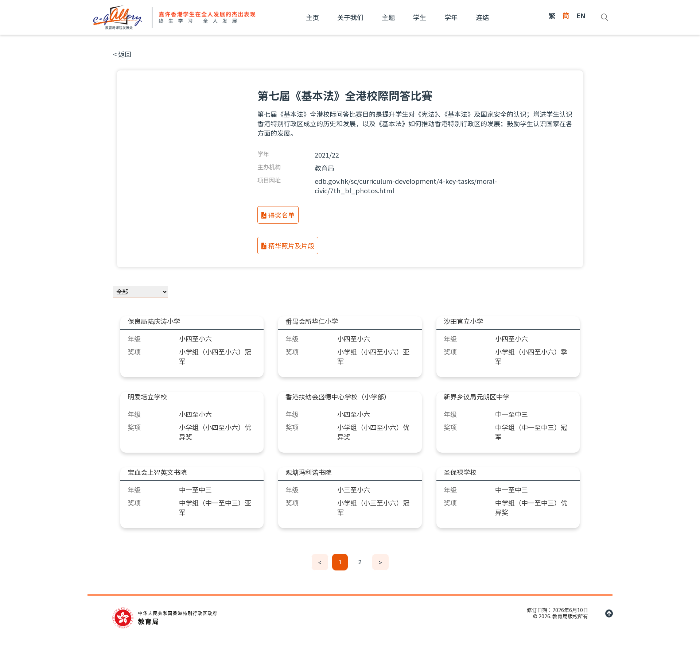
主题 (388, 17)
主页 (312, 17)
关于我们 (350, 17)
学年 (451, 17)
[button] (122, 54)
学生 (419, 17)
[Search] (604, 17)
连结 (482, 17)
